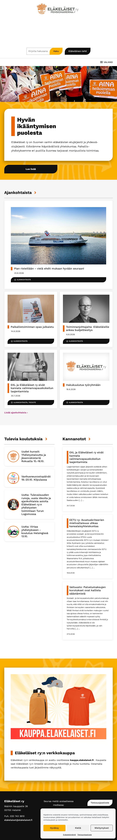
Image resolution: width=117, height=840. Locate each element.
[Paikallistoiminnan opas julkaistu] (30, 319)
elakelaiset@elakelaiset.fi (18, 820)
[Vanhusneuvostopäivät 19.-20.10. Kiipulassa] (29, 478)
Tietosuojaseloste (84, 835)
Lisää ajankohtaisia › (16, 412)
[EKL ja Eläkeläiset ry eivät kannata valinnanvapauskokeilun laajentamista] (30, 379)
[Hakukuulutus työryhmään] (86, 379)
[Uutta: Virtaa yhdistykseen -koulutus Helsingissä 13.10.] (29, 531)
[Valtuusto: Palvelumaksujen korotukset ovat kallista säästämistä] (88, 611)
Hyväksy (54, 828)
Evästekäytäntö (69, 835)
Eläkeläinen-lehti (77, 51)
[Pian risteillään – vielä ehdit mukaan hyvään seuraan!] (58, 245)
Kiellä (78, 828)
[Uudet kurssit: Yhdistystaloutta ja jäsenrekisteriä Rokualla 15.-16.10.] (29, 456)
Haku (56, 51)
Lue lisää (31, 169)
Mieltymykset (102, 828)
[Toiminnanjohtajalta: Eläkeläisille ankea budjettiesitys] (86, 319)
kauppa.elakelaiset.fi (82, 760)
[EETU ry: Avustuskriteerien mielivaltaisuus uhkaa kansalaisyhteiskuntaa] (88, 546)
